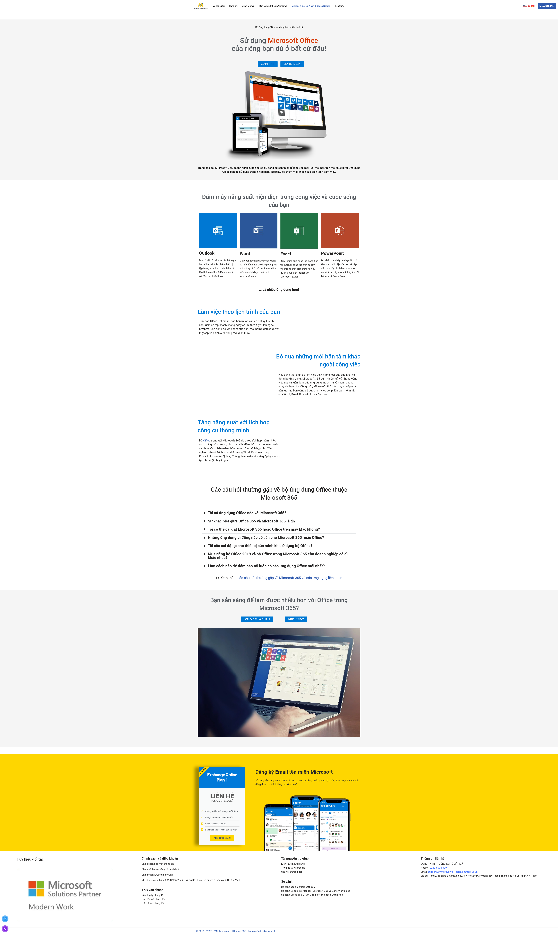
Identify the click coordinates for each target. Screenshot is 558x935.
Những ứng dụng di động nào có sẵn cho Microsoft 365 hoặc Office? (266, 537)
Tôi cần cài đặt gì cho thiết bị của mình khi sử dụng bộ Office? (260, 546)
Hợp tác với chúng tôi (153, 899)
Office (206, 440)
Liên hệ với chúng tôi (153, 903)
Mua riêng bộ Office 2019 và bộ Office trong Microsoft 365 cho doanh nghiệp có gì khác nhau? (278, 556)
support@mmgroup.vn (440, 871)
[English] (525, 6)
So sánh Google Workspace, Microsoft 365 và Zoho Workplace (315, 891)
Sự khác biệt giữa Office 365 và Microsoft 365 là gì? (252, 521)
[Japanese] (529, 6)
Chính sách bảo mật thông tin (158, 863)
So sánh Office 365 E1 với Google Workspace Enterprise (312, 894)
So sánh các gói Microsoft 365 (298, 886)
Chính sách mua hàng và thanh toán (161, 869)
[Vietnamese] (533, 6)
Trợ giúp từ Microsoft (293, 867)
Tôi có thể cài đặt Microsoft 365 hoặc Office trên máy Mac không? (264, 529)
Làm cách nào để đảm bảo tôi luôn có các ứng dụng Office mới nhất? (266, 566)
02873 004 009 (438, 867)
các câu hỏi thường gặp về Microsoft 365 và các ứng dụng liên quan (289, 578)
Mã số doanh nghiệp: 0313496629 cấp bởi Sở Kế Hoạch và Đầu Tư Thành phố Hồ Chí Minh (191, 880)
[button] (226, 6)
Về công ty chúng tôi (153, 895)
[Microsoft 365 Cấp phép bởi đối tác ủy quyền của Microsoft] (201, 6)
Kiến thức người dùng (293, 863)
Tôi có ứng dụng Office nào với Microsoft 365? (247, 513)
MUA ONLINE (546, 6)
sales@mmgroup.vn (466, 871)
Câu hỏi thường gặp (292, 871)
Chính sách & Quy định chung (157, 874)
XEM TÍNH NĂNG (222, 838)
